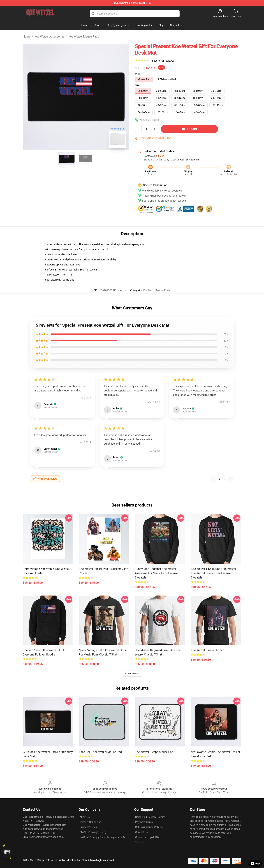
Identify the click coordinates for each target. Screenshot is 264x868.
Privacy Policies (88, 827)
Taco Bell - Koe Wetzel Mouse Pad (100, 752)
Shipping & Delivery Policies (150, 817)
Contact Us (141, 832)
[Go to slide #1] (66, 158)
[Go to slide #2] (85, 158)
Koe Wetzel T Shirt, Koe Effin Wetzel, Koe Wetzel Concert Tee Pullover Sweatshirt (213, 573)
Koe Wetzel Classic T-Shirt (207, 650)
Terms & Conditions (90, 822)
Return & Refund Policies (149, 827)
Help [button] (257, 863)
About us (85, 817)
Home (26, 36)
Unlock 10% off (7, 852)
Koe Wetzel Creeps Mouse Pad (154, 752)
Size (137, 85)
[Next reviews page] (231, 479)
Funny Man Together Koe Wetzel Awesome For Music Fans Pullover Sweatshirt (157, 573)
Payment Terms (144, 822)
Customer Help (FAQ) (147, 837)
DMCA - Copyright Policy (93, 832)
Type (137, 73)
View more (132, 673)
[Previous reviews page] (213, 479)
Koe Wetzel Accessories (49, 36)
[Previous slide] (28, 97)
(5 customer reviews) (162, 60)
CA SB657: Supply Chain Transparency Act (103, 837)
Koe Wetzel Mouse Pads (83, 36)
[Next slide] (123, 97)
